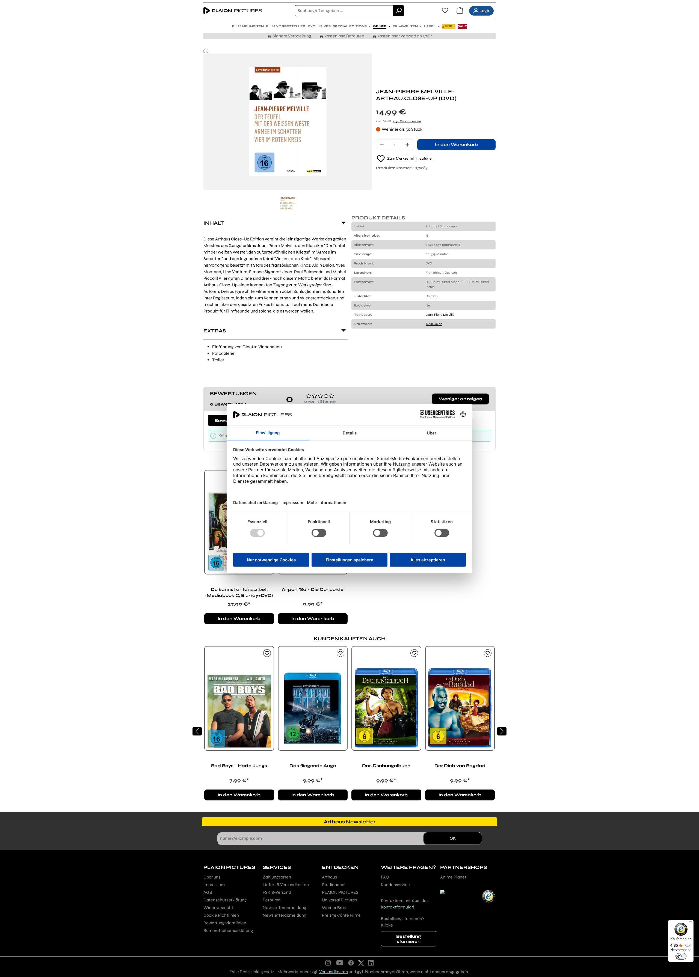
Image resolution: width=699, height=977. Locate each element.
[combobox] (344, 10)
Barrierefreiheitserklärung (228, 930)
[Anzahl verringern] (381, 144)
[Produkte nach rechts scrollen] (502, 731)
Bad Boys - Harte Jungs (239, 765)
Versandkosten (333, 971)
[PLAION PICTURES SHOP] (205, 50)
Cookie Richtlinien (221, 915)
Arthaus (329, 877)
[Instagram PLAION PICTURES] (328, 962)
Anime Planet (453, 877)
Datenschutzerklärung (225, 899)
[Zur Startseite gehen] (232, 10)
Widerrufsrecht (218, 907)
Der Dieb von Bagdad (459, 765)
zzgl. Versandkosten (407, 121)
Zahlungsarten (277, 877)
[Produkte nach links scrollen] (197, 731)
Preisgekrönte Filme (341, 915)
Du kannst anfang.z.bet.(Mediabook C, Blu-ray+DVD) (239, 592)
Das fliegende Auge (312, 765)
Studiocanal (333, 884)
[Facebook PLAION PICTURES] (351, 962)
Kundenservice (395, 884)
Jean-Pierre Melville (440, 315)
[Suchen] (398, 10)
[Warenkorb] (459, 10)
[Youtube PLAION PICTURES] (339, 962)
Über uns (211, 877)
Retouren (272, 899)
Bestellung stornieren (408, 939)
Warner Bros (334, 907)
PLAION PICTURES (340, 892)
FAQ (385, 877)
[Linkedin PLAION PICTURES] (371, 962)
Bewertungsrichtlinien (224, 922)
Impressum (214, 884)
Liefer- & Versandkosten (286, 884)
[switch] (681, 956)
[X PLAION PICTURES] (361, 962)
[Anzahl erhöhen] (407, 144)
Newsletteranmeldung (284, 907)
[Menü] (690, 923)
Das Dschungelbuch (386, 765)
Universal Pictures (339, 899)
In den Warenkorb (456, 144)
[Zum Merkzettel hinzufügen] (267, 653)
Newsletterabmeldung (284, 915)
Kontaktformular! (397, 907)
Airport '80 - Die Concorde (312, 589)
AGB (207, 892)
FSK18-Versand (277, 892)
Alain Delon (434, 324)
